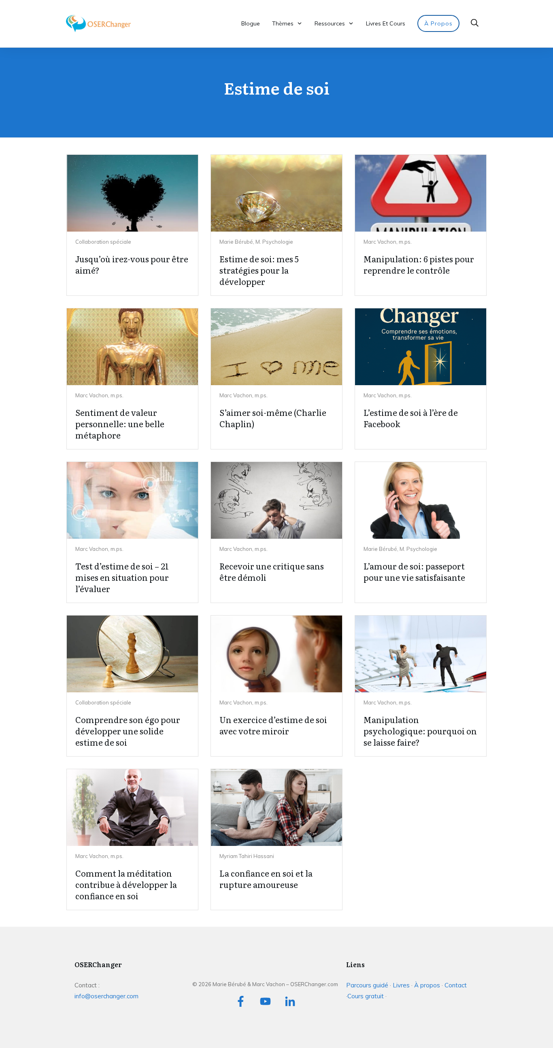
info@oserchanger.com (106, 996)
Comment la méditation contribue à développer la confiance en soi (126, 884)
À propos (427, 985)
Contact (456, 985)
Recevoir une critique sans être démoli (271, 571)
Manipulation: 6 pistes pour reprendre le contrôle (419, 264)
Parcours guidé (367, 985)
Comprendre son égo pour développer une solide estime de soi (127, 730)
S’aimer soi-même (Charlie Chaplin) (272, 418)
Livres (401, 985)
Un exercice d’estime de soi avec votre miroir (273, 725)
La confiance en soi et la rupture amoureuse (266, 878)
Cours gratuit (366, 996)
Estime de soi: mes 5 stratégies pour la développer (259, 270)
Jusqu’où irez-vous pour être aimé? (131, 264)
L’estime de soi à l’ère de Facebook (411, 418)
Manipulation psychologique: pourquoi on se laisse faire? (420, 730)
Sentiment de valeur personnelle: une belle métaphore (119, 423)
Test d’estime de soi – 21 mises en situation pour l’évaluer (122, 577)
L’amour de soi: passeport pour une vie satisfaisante (414, 571)
